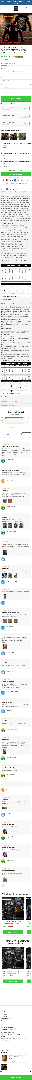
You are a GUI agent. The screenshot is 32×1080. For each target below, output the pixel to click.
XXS (23, 75)
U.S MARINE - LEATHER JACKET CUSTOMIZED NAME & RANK (12, 923)
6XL (13, 75)
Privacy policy (4, 1052)
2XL (18, 71)
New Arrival (4, 1014)
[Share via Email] (17, 189)
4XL (3, 75)
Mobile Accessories (6, 1018)
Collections (4, 1012)
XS (18, 75)
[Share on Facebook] (7, 189)
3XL (24, 71)
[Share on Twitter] (10, 189)
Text (2, 78)
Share (2, 189)
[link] (4, 1058)
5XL (8, 75)
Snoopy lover (4, 1021)
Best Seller (4, 1016)
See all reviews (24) (16, 414)
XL (14, 71)
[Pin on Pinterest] (14, 189)
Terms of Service (5, 1050)
